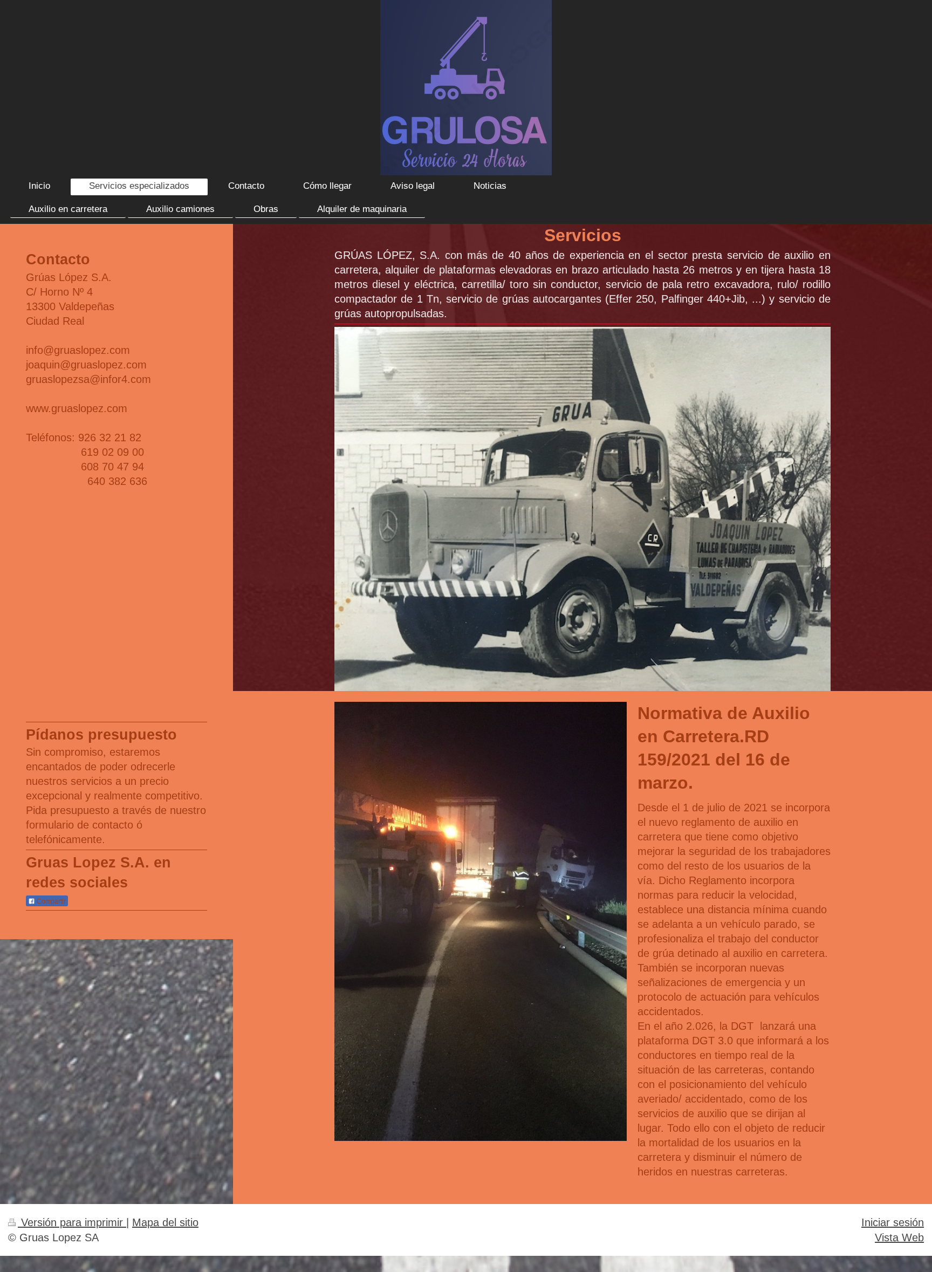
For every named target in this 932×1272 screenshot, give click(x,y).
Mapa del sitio (165, 1222)
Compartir (50, 901)
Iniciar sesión (892, 1222)
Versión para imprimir (72, 1222)
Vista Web (899, 1237)
